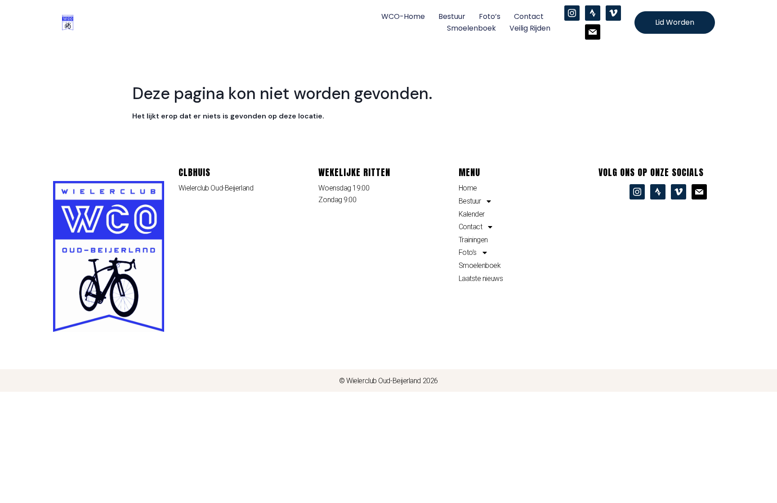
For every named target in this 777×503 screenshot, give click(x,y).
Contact (529, 16)
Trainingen (473, 240)
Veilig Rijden (529, 28)
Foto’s (489, 16)
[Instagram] (572, 12)
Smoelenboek (471, 28)
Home (468, 188)
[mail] (592, 31)
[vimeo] (613, 12)
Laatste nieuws (481, 278)
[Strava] (592, 12)
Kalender (472, 214)
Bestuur (451, 16)
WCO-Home (403, 16)
